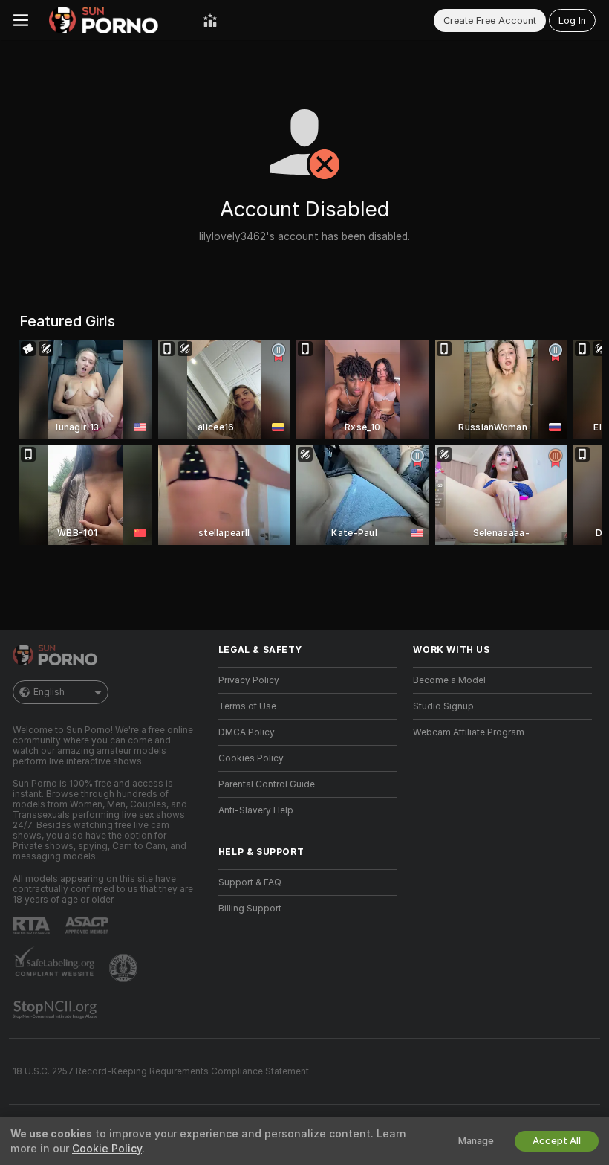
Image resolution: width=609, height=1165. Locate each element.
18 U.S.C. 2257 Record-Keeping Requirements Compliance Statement (161, 1071)
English (49, 692)
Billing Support (249, 908)
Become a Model (449, 680)
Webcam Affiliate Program (468, 732)
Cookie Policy (107, 1149)
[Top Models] (210, 20)
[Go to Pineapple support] (124, 968)
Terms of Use (247, 706)
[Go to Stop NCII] (56, 1010)
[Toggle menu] (21, 20)
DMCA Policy (246, 732)
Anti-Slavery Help (255, 810)
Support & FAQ (249, 882)
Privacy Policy (248, 680)
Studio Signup (443, 706)
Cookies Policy (251, 758)
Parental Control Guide (266, 784)
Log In (572, 20)
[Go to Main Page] (116, 20)
